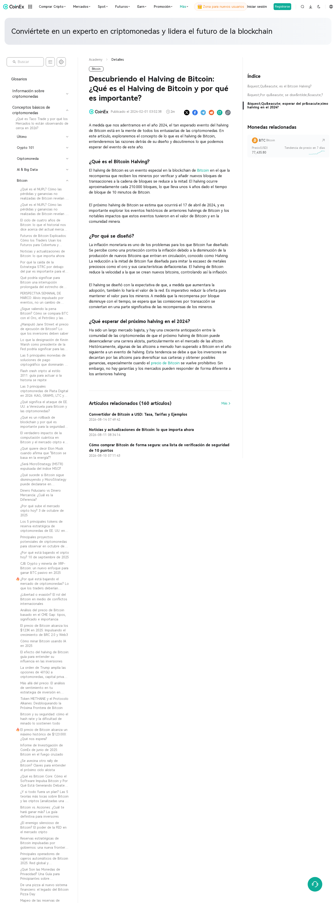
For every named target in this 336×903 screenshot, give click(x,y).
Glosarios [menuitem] (19, 79)
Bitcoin (203, 170)
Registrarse (282, 6)
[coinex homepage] (13, 6)
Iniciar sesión (257, 6)
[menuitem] (40, 123)
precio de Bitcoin (165, 363)
